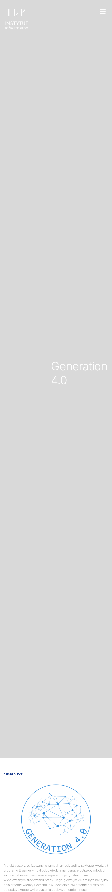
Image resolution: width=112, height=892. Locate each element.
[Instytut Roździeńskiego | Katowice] (16, 19)
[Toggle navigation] (102, 11)
